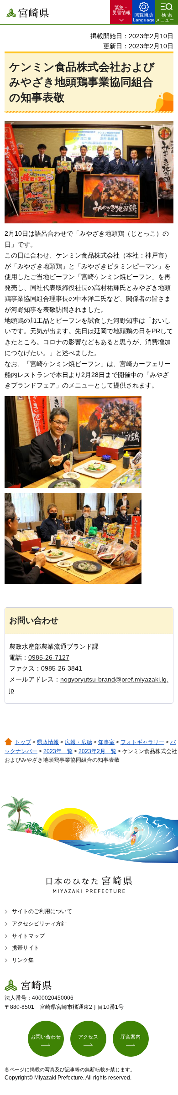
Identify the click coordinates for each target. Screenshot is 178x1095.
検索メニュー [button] (165, 17)
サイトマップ (28, 936)
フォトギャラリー (142, 742)
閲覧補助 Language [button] (144, 17)
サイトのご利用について (42, 911)
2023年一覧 (58, 751)
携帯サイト (25, 948)
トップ (23, 742)
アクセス (88, 1036)
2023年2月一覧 (97, 751)
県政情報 (48, 742)
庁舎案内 (130, 1036)
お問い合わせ (46, 1036)
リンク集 (23, 960)
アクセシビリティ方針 (39, 923)
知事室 (106, 742)
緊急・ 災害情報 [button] (121, 10)
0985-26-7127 (48, 657)
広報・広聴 (78, 742)
